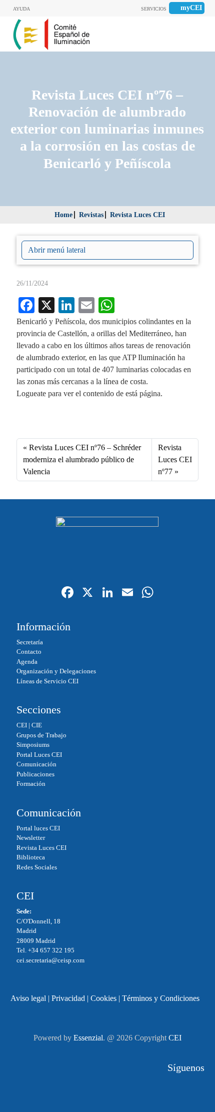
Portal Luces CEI (39, 754)
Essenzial (88, 1037)
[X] (88, 593)
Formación (31, 783)
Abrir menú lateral (57, 250)
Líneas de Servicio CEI (47, 681)
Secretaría (29, 642)
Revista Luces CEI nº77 (175, 459)
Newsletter (30, 837)
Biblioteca (30, 857)
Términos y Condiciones (161, 998)
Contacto (29, 651)
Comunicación (36, 764)
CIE (37, 725)
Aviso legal (28, 998)
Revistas (91, 215)
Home (63, 215)
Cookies (103, 998)
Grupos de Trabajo (41, 735)
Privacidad (68, 998)
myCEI (191, 8)
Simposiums (33, 744)
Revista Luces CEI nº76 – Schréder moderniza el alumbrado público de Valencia (82, 459)
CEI (21, 725)
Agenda (27, 661)
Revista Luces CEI (137, 215)
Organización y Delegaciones (56, 671)
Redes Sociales (36, 867)
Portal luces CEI (38, 828)
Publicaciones (35, 774)
